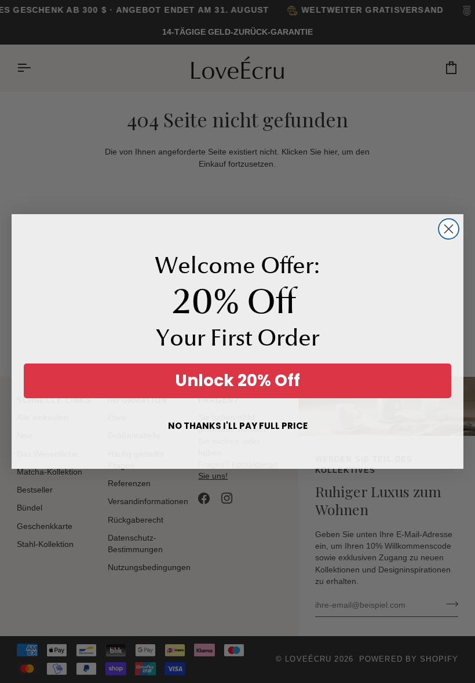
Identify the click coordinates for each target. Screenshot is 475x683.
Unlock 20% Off (237, 380)
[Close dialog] (449, 229)
